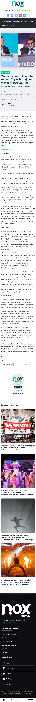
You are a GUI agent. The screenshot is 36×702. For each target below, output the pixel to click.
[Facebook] (8, 15)
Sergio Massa (26, 364)
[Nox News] (18, 4)
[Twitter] (16, 15)
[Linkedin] (24, 15)
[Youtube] (20, 15)
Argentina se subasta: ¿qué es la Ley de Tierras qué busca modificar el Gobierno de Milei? (18, 448)
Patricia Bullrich (7, 364)
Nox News (9, 103)
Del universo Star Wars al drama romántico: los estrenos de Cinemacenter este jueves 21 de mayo (17, 537)
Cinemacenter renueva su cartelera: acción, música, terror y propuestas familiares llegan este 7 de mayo (16, 582)
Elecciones (5, 361)
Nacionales (24, 361)
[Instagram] (12, 15)
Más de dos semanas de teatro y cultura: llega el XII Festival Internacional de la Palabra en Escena (17, 493)
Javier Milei (14, 361)
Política (16, 364)
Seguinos (18, 387)
